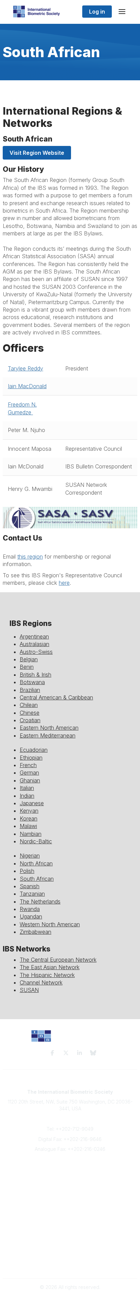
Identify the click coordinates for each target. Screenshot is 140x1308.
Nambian (30, 833)
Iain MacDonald (27, 386)
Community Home (70, 1223)
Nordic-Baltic (36, 841)
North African (36, 863)
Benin (27, 666)
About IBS (70, 1176)
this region (30, 556)
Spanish (29, 886)
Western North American (50, 924)
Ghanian (30, 780)
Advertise (70, 1190)
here (64, 582)
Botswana (32, 682)
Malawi (28, 826)
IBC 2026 (70, 1237)
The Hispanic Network (47, 975)
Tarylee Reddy (25, 368)
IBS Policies (70, 1203)
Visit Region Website (37, 152)
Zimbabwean (35, 931)
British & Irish (35, 674)
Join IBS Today (70, 1170)
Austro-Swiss (36, 651)
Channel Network (41, 982)
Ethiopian (31, 757)
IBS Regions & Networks (70, 1230)
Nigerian (30, 855)
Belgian (29, 659)
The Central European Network (58, 959)
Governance (70, 1264)
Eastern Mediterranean (47, 735)
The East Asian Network (50, 967)
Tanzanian (32, 893)
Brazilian (30, 689)
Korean (28, 818)
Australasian (34, 644)
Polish (27, 870)
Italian (27, 787)
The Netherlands (40, 901)
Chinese (29, 712)
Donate (70, 1196)
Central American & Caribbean (56, 697)
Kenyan (29, 810)
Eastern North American (49, 727)
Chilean (29, 704)
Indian (27, 795)
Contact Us (70, 1183)
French (28, 765)
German (29, 772)
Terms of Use (70, 1257)
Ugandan (31, 916)
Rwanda (30, 909)
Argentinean (34, 636)
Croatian (30, 720)
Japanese (32, 803)
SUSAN (29, 990)
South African (37, 878)
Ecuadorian (34, 749)
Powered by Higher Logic (70, 1299)
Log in (97, 11)
